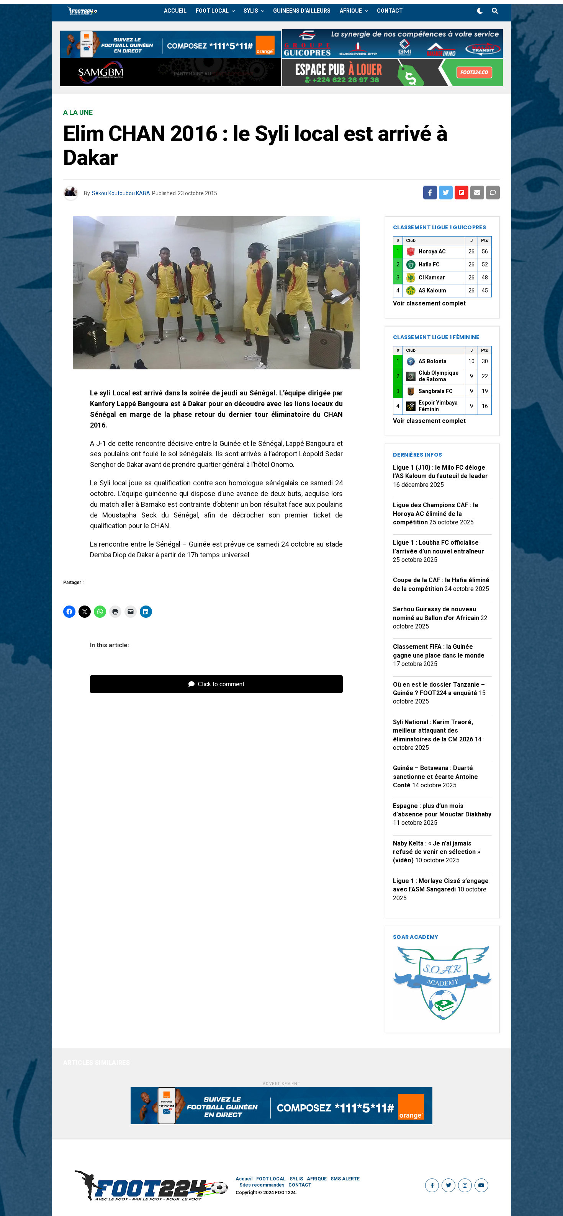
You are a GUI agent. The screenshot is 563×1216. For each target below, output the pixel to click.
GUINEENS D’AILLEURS (302, 11)
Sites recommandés (262, 1185)
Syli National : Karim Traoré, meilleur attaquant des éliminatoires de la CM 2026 (433, 730)
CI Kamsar (432, 277)
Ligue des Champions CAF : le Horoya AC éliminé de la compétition (435, 513)
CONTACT (390, 11)
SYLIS (251, 11)
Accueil (175, 11)
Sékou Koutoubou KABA (121, 193)
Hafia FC (429, 264)
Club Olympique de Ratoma (438, 376)
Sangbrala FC (436, 391)
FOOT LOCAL (212, 11)
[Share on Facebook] (430, 192)
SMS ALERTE (345, 1179)
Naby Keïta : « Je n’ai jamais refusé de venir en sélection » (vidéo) (436, 852)
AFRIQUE (351, 11)
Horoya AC (432, 251)
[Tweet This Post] (446, 192)
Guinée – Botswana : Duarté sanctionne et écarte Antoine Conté (435, 776)
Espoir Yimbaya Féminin (438, 406)
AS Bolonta (433, 361)
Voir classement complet (429, 303)
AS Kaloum (432, 290)
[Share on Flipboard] (461, 192)
